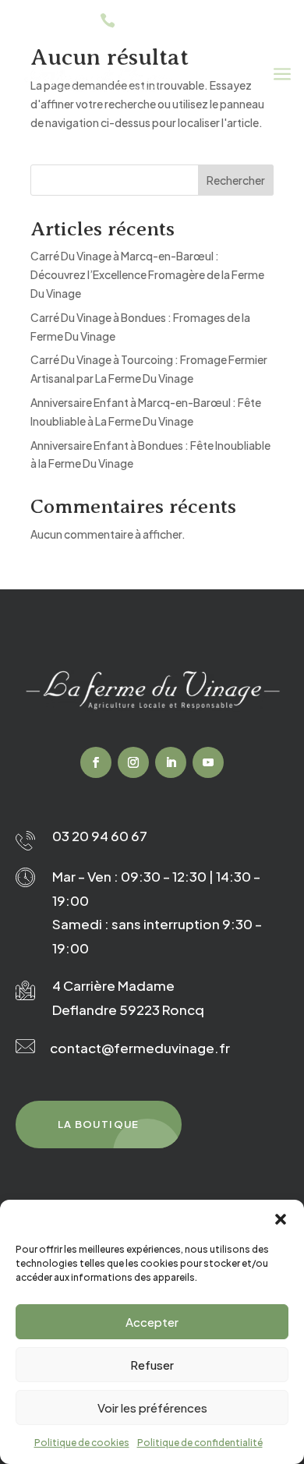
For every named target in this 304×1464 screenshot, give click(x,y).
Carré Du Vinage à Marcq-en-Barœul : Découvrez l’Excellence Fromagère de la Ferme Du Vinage (147, 274)
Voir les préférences (152, 1407)
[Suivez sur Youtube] (208, 762)
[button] (280, 1219)
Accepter (152, 1321)
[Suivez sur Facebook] (95, 762)
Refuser (152, 1364)
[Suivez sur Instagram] (133, 762)
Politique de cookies (81, 1442)
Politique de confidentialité (200, 1442)
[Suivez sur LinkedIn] (170, 762)
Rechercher (236, 180)
